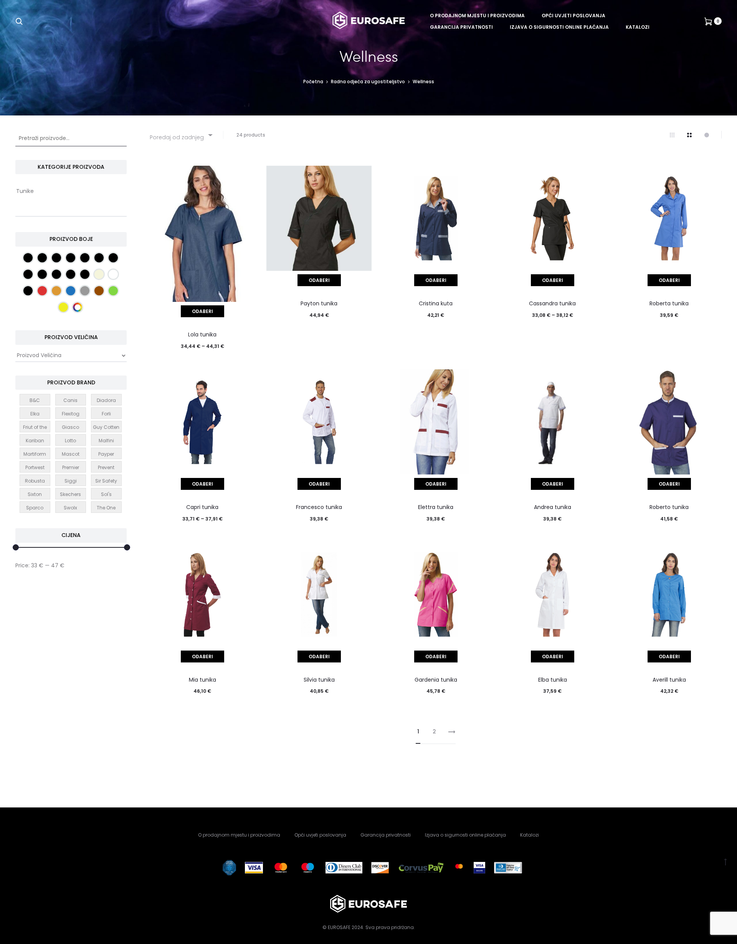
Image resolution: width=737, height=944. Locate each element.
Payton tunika (319, 303)
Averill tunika (669, 680)
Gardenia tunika (436, 680)
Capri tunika (202, 507)
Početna (313, 81)
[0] (708, 21)
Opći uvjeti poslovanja (573, 15)
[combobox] (181, 135)
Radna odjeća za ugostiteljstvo (368, 81)
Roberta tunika (669, 303)
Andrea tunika (552, 507)
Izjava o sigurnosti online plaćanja (559, 27)
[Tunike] (71, 191)
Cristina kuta (436, 303)
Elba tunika (552, 680)
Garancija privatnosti (461, 27)
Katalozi (637, 27)
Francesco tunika (319, 507)
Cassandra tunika (552, 303)
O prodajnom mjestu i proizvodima (477, 15)
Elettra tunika (435, 507)
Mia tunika (202, 680)
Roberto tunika (669, 507)
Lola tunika (202, 334)
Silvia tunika (319, 680)
